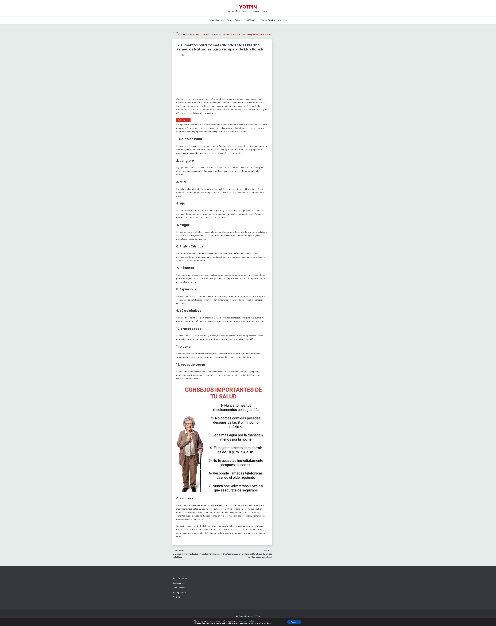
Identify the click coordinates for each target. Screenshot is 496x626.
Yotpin (248, 6)
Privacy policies (267, 20)
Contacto (282, 20)
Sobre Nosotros (216, 20)
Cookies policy (233, 20)
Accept (294, 622)
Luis (183, 55)
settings (267, 623)
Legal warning (250, 20)
